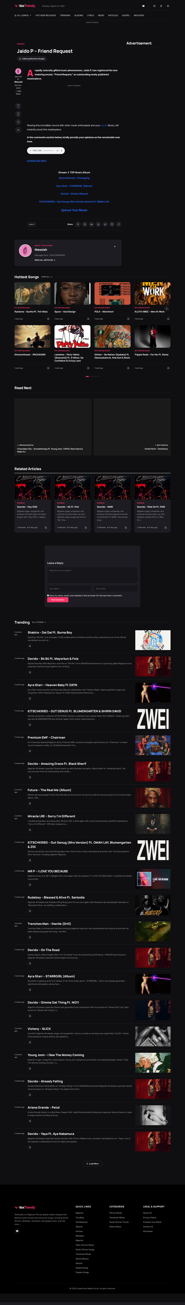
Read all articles (44, 260)
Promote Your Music (152, 1222)
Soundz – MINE (105, 506)
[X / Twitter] (84, 224)
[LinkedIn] (91, 224)
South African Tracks (119, 1222)
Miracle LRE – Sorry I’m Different (51, 816)
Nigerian (20, 44)
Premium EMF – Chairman (46, 737)
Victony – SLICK (39, 1029)
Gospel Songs (82, 1268)
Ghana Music (115, 1226)
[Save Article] (48, 319)
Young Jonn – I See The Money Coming (56, 1055)
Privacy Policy (149, 1217)
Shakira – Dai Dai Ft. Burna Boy (50, 632)
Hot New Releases (22, 308)
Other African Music (85, 1245)
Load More (94, 1164)
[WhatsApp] (98, 224)
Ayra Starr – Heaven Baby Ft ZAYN (52, 685)
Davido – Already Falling (45, 1081)
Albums (79, 1226)
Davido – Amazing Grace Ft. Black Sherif (57, 763)
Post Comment (57, 600)
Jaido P (31, 224)
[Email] (112, 224)
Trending (80, 1217)
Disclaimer (148, 1231)
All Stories (38, 622)
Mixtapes (80, 1236)
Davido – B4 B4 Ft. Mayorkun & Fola (53, 658)
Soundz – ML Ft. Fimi (68, 506)
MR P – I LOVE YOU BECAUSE (48, 871)
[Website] (115, 246)
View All (45, 277)
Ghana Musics (82, 1259)
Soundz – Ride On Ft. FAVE (151, 506)
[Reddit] (105, 224)
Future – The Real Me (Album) (49, 790)
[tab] (87, 376)
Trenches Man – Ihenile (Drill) (49, 924)
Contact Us (148, 1226)
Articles (79, 1231)
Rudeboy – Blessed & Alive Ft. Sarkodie (56, 897)
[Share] (18, 130)
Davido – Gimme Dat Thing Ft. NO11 (53, 1002)
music (104, 125)
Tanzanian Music (83, 1254)
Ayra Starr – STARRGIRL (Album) (74, 185)
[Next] (166, 308)
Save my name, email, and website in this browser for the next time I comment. (85, 595)
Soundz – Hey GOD (27, 506)
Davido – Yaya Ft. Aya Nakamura (51, 1134)
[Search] (154, 6)
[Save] (18, 122)
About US (147, 1213)
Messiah (22, 527)
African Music (115, 1213)
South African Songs (85, 1249)
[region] (92, 329)
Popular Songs (82, 1272)
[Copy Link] (118, 224)
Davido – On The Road (44, 950)
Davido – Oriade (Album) (74, 193)
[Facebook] (78, 224)
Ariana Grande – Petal (44, 1107)
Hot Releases (82, 1222)
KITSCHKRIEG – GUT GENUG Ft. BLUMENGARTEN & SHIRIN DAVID (74, 711)
